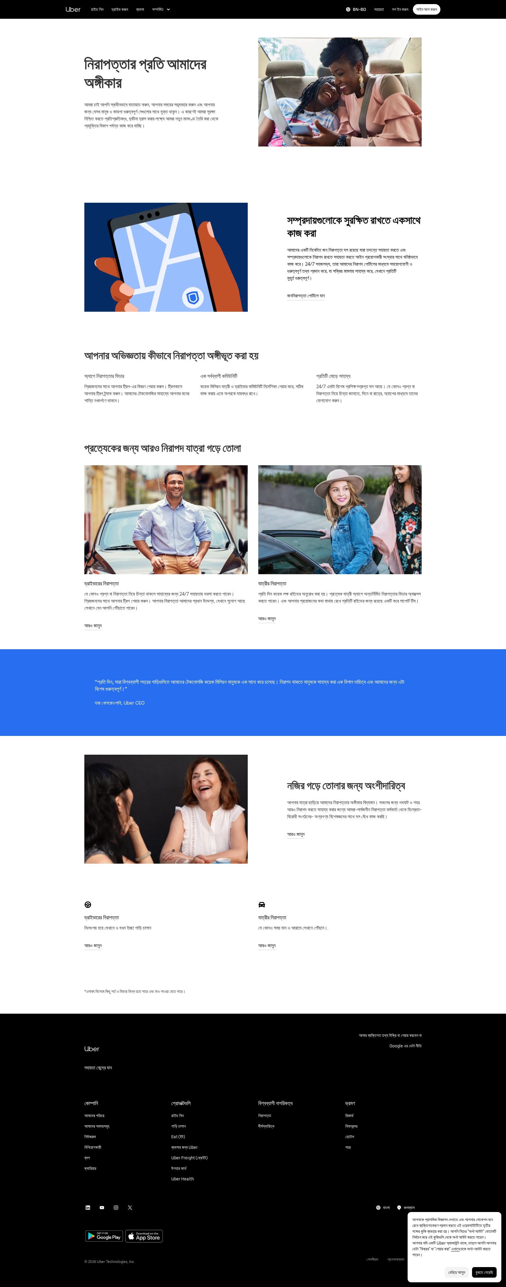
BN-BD (359, 9)
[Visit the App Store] (144, 1237)
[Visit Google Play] (104, 1236)
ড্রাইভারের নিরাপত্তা (101, 583)
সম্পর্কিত (157, 9)
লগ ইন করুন (400, 9)
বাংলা (386, 1207)
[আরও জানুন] (166, 519)
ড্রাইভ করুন (120, 9)
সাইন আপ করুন (426, 9)
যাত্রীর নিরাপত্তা (272, 583)
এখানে (455, 1249)
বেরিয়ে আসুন (456, 1272)
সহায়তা (379, 9)
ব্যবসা (140, 9)
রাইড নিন (97, 9)
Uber (73, 9)
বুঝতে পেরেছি (484, 1272)
